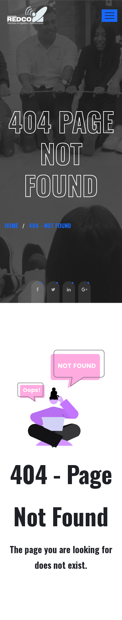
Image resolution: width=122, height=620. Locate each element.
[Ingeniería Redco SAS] (27, 16)
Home (13, 225)
